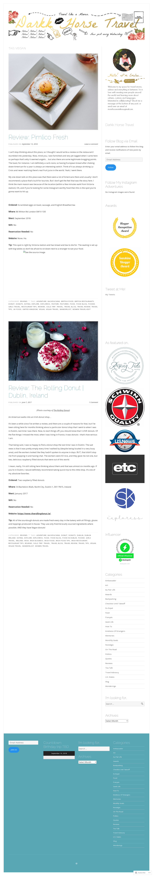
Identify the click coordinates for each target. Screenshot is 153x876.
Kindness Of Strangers (115, 631)
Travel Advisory (112, 672)
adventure (41, 301)
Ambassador (110, 580)
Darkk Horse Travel (119, 125)
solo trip (51, 307)
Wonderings (110, 686)
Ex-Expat (109, 608)
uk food (17, 309)
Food (107, 613)
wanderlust (65, 309)
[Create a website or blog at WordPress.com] (76, 863)
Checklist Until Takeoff (115, 603)
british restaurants (84, 301)
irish (26, 541)
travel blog (70, 307)
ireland (19, 541)
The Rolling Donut (61, 410)
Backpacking (110, 599)
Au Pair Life (110, 590)
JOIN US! (14, 750)
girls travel (14, 307)
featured (64, 304)
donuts (19, 304)
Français (108, 617)
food (72, 304)
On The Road (111, 649)
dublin (80, 535)
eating (27, 304)
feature (55, 304)
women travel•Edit (81, 309)
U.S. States (109, 677)
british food (67, 301)
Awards (108, 594)
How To (108, 626)
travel (60, 307)
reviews (41, 307)
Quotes (108, 658)
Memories (109, 635)
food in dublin (69, 538)
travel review (83, 307)
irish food (49, 541)
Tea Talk (109, 668)
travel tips (84, 543)
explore (35, 304)
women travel (42, 546)
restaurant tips (29, 307)
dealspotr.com (125, 564)
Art (106, 585)
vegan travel (52, 309)
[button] (125, 80)
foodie (91, 304)
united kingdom (30, 309)
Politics (108, 654)
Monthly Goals (111, 640)
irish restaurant (79, 541)
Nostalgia (109, 645)
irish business (36, 541)
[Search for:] (125, 704)
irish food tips (63, 541)
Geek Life (109, 622)
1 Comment (93, 402)
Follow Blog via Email (121, 141)
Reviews (23, 301)
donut (11, 304)
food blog (81, 304)
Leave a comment (91, 144)
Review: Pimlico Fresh (38, 137)
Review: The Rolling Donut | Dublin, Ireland (46, 391)
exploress (45, 304)
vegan (42, 309)
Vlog (107, 681)
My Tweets (110, 294)
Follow (110, 167)
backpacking (54, 301)
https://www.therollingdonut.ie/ (34, 513)
